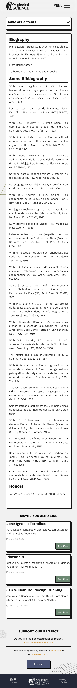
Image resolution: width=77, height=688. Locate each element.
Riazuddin (15, 557)
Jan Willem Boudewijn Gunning (34, 590)
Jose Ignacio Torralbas (26, 524)
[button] (68, 22)
